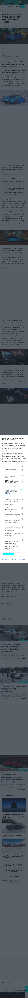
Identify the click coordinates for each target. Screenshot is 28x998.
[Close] (24, 438)
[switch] (22, 470)
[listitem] (14, 466)
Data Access (14, 559)
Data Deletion (5, 559)
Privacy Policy (22, 559)
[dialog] (14, 499)
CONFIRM (8, 553)
